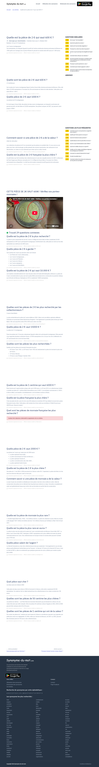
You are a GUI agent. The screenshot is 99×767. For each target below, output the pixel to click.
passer (67, 748)
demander (38, 708)
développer (10, 723)
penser (38, 744)
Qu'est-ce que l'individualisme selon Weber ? (80, 143)
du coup (9, 725)
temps (67, 716)
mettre (37, 702)
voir (8, 716)
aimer (37, 716)
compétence (68, 756)
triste (8, 746)
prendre (38, 710)
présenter (9, 735)
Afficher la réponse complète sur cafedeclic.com (33, 394)
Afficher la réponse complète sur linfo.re (31, 93)
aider (8, 731)
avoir (66, 704)
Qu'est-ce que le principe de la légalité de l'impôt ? (81, 52)
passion (67, 754)
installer (38, 714)
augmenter (9, 714)
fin (66, 723)
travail (67, 706)
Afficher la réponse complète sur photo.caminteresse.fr (34, 595)
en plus (67, 700)
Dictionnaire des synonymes (68, 4)
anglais (9, 702)
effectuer (67, 738)
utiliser (8, 721)
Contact (53, 682)
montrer (67, 721)
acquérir (38, 750)
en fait (67, 714)
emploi (67, 740)
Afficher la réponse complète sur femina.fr (32, 164)
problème (9, 706)
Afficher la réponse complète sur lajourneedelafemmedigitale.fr (36, 340)
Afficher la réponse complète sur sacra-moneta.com (34, 280)
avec (66, 744)
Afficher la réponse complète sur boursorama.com (33, 525)
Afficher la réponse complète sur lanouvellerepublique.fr (34, 323)
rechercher (39, 754)
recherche (9, 742)
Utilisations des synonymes (50, 4)
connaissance (40, 740)
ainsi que (67, 750)
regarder (38, 746)
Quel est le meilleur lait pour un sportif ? (79, 146)
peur (66, 752)
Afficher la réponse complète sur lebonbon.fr (32, 110)
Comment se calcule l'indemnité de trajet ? (80, 153)
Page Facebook (55, 684)
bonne (37, 727)
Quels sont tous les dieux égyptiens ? (79, 46)
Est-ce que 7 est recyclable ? (76, 40)
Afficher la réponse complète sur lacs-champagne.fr (34, 475)
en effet (67, 702)
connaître (9, 738)
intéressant (68, 733)
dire (37, 712)
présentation (68, 727)
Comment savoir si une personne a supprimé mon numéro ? (80, 131)
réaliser (38, 731)
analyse (67, 719)
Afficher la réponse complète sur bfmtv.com (32, 246)
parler (66, 742)
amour (8, 712)
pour (37, 706)
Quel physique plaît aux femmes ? (16, 651)
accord (8, 756)
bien (66, 708)
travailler (67, 746)
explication (10, 744)
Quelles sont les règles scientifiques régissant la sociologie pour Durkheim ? (81, 150)
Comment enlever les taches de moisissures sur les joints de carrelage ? (80, 160)
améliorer (9, 748)
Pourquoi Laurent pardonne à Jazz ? (79, 64)
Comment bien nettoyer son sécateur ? (79, 55)
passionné (39, 752)
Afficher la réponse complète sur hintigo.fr (32, 465)
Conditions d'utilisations (85, 764)
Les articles (10, 686)
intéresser (9, 727)
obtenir (38, 719)
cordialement (39, 700)
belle (8, 733)
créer (8, 708)
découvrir (38, 733)
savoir (37, 721)
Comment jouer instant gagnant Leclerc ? (80, 66)
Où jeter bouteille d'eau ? (76, 156)
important (9, 710)
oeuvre (67, 725)
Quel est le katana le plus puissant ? (78, 137)
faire (8, 700)
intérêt (8, 752)
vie (66, 729)
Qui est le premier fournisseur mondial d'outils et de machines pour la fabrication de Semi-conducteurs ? (81, 60)
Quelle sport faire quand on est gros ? (79, 134)
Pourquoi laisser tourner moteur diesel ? (52, 651)
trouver (67, 712)
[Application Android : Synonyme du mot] (84, 4)
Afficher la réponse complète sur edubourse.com (33, 608)
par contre (38, 742)
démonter (38, 738)
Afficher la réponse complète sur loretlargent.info (33, 554)
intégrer (67, 735)
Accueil (38, 4)
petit (8, 719)
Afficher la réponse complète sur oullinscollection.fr (34, 358)
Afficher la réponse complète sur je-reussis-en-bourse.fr (34, 151)
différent (38, 729)
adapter (9, 754)
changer (38, 725)
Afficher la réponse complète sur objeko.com (32, 620)
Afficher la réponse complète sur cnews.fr (32, 52)
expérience (68, 710)
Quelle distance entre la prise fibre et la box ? (80, 140)
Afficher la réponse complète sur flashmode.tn (33, 421)
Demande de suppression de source (15, 52)
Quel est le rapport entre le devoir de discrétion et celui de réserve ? (81, 70)
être (37, 704)
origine (38, 723)
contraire (9, 704)
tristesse (38, 748)
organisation (39, 756)
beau (8, 740)
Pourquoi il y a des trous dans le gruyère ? (80, 49)
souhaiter (67, 731)
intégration (39, 735)
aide (8, 729)
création (9, 750)
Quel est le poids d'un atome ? (77, 43)
